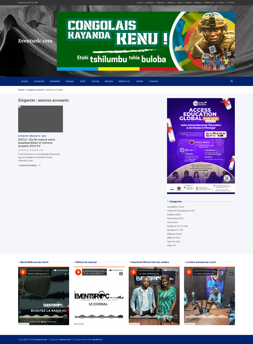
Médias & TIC (210, 2)
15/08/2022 (23, 150)
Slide (43, 136)
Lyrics (170, 222)
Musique (171, 2)
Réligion (198, 2)
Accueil (139, 2)
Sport (180, 2)
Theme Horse (65, 339)
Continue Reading (27, 165)
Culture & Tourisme (177, 210)
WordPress (97, 339)
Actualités (149, 2)
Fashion (188, 2)
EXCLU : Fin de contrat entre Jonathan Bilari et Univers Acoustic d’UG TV (36, 143)
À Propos (231, 2)
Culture (221, 2)
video (170, 245)
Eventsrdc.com (35, 41)
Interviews (160, 2)
